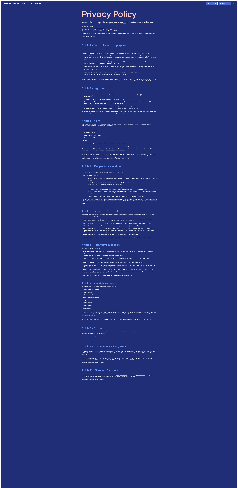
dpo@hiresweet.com (106, 29)
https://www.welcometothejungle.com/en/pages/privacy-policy (95, 158)
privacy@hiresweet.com (98, 28)
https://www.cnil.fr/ (147, 319)
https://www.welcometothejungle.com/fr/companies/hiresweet (98, 125)
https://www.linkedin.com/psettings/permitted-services (94, 157)
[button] (16, 3)
